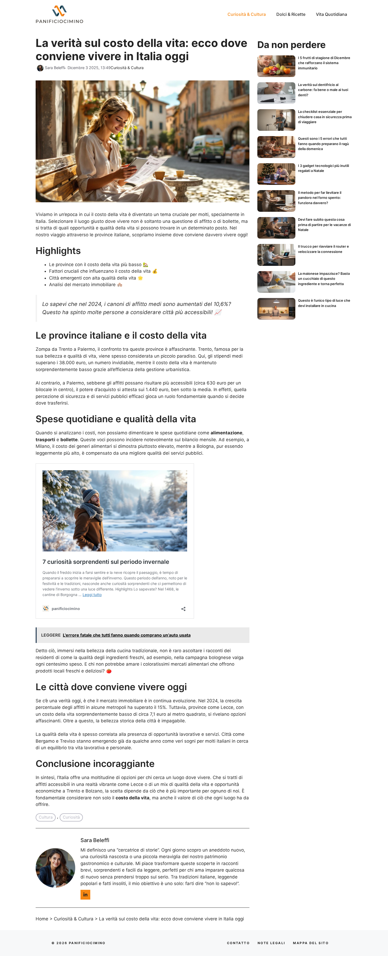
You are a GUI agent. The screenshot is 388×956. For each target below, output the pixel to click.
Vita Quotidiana (331, 14)
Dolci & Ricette (290, 14)
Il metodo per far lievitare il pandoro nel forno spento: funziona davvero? (319, 197)
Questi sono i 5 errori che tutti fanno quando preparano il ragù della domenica (323, 143)
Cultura (46, 817)
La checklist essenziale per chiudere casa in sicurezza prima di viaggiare (325, 116)
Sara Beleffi (95, 840)
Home (42, 918)
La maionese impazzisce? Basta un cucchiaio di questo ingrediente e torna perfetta (324, 278)
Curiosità (71, 817)
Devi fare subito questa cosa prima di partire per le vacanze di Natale (324, 224)
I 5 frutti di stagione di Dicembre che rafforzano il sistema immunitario (324, 63)
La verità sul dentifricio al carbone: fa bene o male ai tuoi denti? (323, 90)
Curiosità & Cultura (247, 14)
